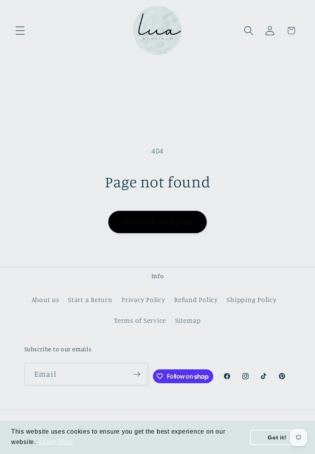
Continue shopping (157, 221)
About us (45, 299)
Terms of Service (140, 320)
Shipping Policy (251, 299)
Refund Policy (196, 299)
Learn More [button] (56, 442)
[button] (20, 30)
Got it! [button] (277, 437)
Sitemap (188, 320)
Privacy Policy (143, 299)
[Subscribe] (137, 374)
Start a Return (90, 299)
